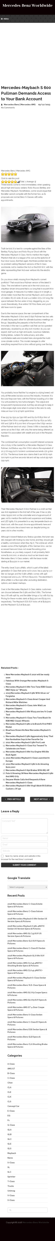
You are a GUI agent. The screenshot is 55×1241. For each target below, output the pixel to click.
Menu (6, 19)
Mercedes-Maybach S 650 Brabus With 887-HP (27, 770)
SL (8, 1167)
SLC (9, 1172)
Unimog (11, 1191)
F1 (8, 1120)
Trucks (10, 1186)
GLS (9, 1148)
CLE (9, 1092)
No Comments (8, 108)
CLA (9, 1087)
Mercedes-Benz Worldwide (27, 5)
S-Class (11, 1163)
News (10, 1158)
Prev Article (14, 799)
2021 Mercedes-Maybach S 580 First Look (25, 742)
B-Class (11, 1073)
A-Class (11, 1064)
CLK (9, 1097)
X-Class (11, 1200)
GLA (9, 1130)
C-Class (11, 1078)
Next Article (41, 799)
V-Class (11, 1195)
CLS (9, 1101)
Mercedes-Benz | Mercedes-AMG (20, 104)
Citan (10, 1083)
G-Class (11, 1125)
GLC (9, 1139)
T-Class (11, 1181)
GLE (9, 1144)
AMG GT (11, 1069)
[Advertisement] (27, 51)
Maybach (11, 1153)
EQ (8, 1116)
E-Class (11, 1111)
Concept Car (13, 1106)
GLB (9, 1134)
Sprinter (11, 1177)
